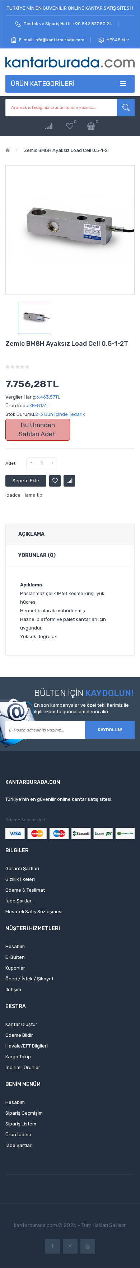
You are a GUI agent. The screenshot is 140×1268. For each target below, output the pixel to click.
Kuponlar (15, 968)
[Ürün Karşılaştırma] (49, 126)
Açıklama (31, 534)
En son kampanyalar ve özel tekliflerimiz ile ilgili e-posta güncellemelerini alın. (81, 708)
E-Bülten (15, 957)
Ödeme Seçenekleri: (25, 819)
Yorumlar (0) (37, 555)
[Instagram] (70, 1246)
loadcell (14, 495)
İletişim (13, 989)
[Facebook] (52, 1246)
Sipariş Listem (20, 1124)
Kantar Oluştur (21, 1024)
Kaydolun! (110, 729)
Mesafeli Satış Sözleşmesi (33, 911)
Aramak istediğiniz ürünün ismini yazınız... (126, 107)
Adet (10, 463)
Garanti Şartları (22, 868)
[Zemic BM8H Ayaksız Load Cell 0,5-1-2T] (34, 318)
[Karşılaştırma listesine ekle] (69, 481)
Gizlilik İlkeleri (20, 879)
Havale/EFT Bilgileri (26, 1046)
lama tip (33, 495)
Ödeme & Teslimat (25, 890)
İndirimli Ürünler (22, 1067)
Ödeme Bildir (19, 1035)
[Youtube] (87, 1246)
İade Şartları (19, 901)
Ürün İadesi (18, 1134)
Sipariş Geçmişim (24, 1113)
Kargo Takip (18, 1056)
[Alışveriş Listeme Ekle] (55, 481)
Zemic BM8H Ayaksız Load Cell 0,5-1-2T (66, 150)
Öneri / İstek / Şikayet (29, 978)
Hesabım (116, 39)
